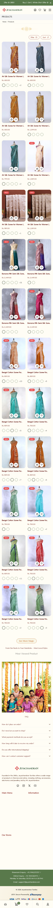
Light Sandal (3, 233)
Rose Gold (29, 282)
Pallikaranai (6, 847)
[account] (48, 904)
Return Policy (33, 814)
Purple (41, 85)
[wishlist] (27, 904)
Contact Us (32, 802)
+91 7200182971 (31, 876)
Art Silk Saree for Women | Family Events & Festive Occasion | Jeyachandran (12, 76)
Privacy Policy (33, 810)
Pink (12, 85)
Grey (3, 282)
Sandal (7, 233)
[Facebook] (17, 785)
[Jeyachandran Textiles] (12, 10)
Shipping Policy (34, 819)
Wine (3, 331)
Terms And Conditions (36, 823)
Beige (16, 233)
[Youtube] (35, 785)
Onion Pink (41, 381)
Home (4, 22)
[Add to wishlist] (16, 70)
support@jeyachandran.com (29, 882)
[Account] (35, 10)
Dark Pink (37, 381)
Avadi (4, 860)
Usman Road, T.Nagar (10, 843)
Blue (16, 85)
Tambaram (6, 852)
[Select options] (11, 70)
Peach (33, 183)
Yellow (3, 85)
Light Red (41, 578)
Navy (33, 331)
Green (37, 134)
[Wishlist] (40, 10)
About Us (31, 798)
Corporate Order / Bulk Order (13, 819)
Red (33, 85)
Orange (16, 430)
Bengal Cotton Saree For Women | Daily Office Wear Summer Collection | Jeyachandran (13, 372)
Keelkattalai (6, 856)
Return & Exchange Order (37, 827)
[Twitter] (29, 785)
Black (7, 85)
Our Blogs (31, 806)
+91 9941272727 (33, 872)
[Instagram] (23, 785)
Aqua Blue (3, 430)
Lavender (37, 331)
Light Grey (12, 282)
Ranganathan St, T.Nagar (11, 839)
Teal (29, 85)
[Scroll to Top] (48, 894)
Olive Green (41, 479)
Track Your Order (8, 814)
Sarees (4, 798)
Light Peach (12, 381)
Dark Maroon (41, 331)
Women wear (7, 802)
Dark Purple (12, 331)
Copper (33, 233)
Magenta (7, 282)
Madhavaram (7, 865)
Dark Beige (12, 233)
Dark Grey (7, 430)
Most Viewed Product (26, 653)
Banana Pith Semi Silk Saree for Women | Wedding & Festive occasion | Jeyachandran (13, 274)
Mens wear (6, 806)
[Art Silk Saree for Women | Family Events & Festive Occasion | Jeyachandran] (14, 58)
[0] (44, 10)
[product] (5, 904)
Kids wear (5, 810)
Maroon (29, 331)
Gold (29, 233)
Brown (7, 381)
